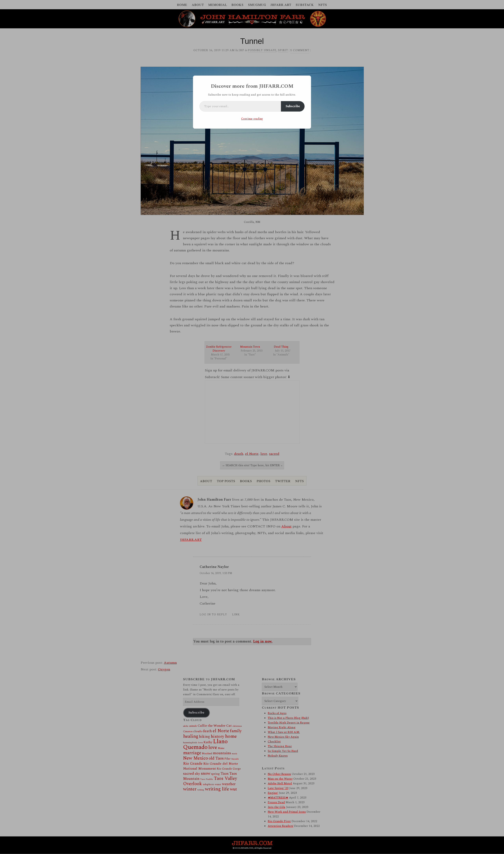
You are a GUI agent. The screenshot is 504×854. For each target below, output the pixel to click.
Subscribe (293, 106)
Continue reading (252, 119)
